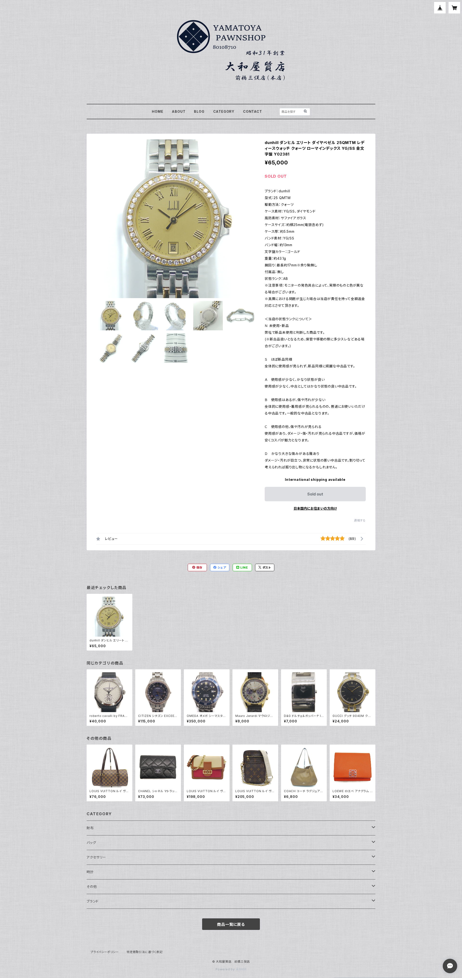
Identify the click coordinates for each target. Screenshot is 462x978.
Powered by (226, 969)
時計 (90, 872)
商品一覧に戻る (231, 924)
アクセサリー (96, 857)
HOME (157, 111)
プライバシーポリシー (104, 952)
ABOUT (178, 111)
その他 (92, 886)
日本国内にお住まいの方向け (315, 508)
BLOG (199, 111)
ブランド (93, 901)
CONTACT (252, 111)
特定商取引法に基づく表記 (145, 952)
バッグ (91, 842)
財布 (90, 828)
